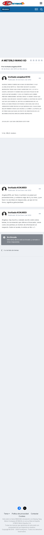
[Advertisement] (22, 35)
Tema (6, 514)
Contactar (34, 514)
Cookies (22, 516)
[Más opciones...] (39, 78)
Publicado (19, 80)
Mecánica (23, 69)
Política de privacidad (20, 514)
